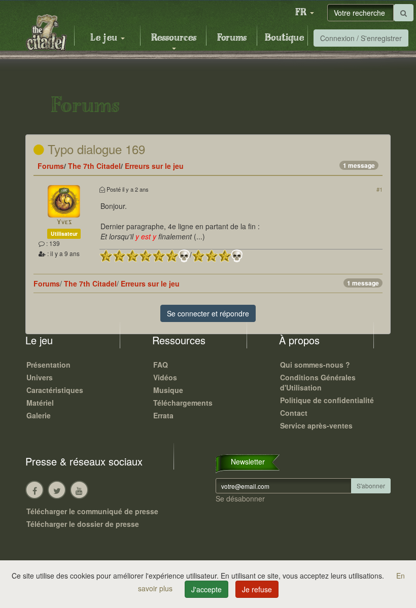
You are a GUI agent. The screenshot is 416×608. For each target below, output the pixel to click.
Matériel (40, 403)
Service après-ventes (316, 425)
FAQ (160, 365)
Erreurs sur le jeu (154, 166)
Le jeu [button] (105, 38)
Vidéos (165, 377)
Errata (163, 415)
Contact (293, 413)
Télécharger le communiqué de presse (92, 511)
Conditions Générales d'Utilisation (318, 382)
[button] (304, 12)
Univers (39, 377)
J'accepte (206, 589)
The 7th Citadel (94, 166)
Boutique (284, 38)
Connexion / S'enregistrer (361, 38)
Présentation (48, 365)
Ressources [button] (173, 38)
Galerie (38, 415)
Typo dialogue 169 (94, 149)
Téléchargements (183, 403)
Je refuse (257, 589)
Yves (64, 222)
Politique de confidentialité (327, 400)
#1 (379, 189)
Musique (168, 390)
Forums (232, 38)
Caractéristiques (54, 390)
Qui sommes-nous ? (315, 365)
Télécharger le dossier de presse (82, 524)
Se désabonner (240, 498)
